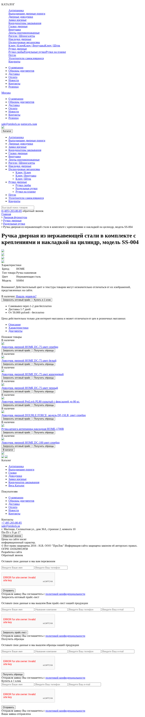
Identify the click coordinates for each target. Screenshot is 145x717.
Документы (15, 330)
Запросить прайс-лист (15, 632)
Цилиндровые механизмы (24, 42)
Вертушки (14, 29)
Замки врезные (17, 19)
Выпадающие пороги (21, 469)
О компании (15, 67)
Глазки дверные (18, 26)
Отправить (8, 590)
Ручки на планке (56, 51)
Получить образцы (44, 350)
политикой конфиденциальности (65, 593)
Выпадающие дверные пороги (26, 13)
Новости (13, 80)
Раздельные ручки (35, 51)
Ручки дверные (17, 48)
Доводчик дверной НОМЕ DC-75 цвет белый (28, 360)
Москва (6, 92)
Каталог (7, 131)
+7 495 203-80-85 (11, 522)
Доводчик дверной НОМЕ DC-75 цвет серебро (29, 346)
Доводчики (15, 475)
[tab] (76, 324)
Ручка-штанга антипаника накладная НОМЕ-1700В (32, 428)
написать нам (29, 123)
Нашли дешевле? (26, 296)
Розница (13, 86)
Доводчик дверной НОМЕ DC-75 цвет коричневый (32, 374)
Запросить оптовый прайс (16, 300)
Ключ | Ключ (16, 45)
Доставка (14, 73)
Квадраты (14, 61)
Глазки (12, 472)
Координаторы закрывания (24, 23)
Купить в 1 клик (42, 300)
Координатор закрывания (23, 482)
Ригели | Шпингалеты (21, 35)
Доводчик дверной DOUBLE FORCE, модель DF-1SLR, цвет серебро (43, 415)
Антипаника (16, 10)
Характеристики (18, 327)
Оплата (12, 77)
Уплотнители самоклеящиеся (26, 58)
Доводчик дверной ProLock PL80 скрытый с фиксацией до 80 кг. (40, 401)
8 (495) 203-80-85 (11, 210)
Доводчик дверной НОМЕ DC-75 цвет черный (29, 387)
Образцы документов (21, 70)
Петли (12, 55)
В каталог (8, 449)
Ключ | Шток (52, 45)
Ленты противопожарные (24, 32)
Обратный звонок (12, 536)
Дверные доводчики (20, 16)
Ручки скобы (16, 51)
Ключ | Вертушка (34, 45)
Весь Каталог (16, 485)
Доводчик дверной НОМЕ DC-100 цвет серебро (30, 442)
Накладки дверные (19, 39)
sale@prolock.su (10, 123)
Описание (14, 324)
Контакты (14, 83)
